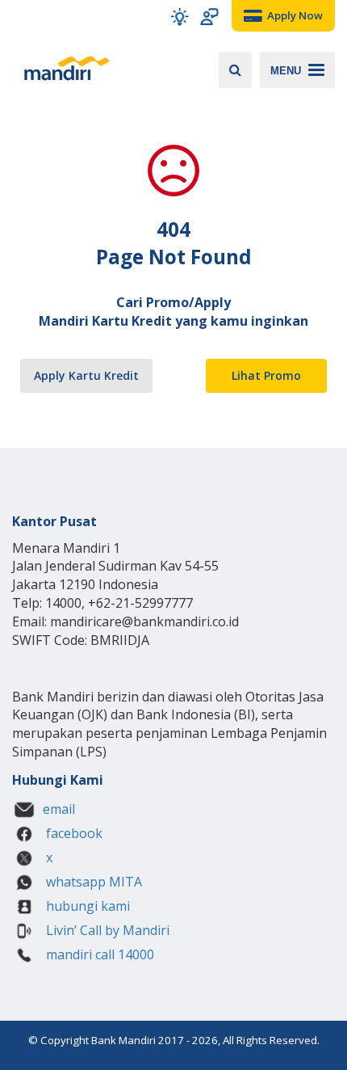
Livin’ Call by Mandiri (106, 930)
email (59, 809)
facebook (72, 833)
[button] (179, 16)
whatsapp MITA (92, 882)
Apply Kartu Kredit (86, 375)
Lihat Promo (266, 375)
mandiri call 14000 (98, 954)
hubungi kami (86, 906)
